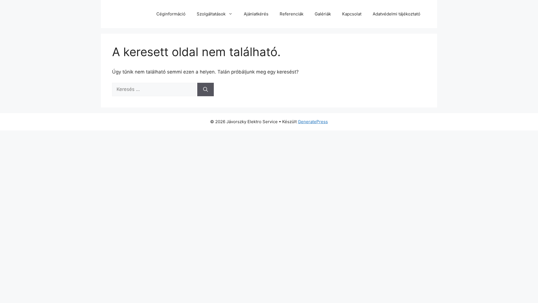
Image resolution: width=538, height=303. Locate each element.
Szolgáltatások (211, 14)
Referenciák (291, 14)
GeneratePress (313, 121)
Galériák (323, 14)
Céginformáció (170, 14)
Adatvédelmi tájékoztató (396, 14)
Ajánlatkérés (256, 14)
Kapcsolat (351, 14)
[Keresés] (205, 89)
